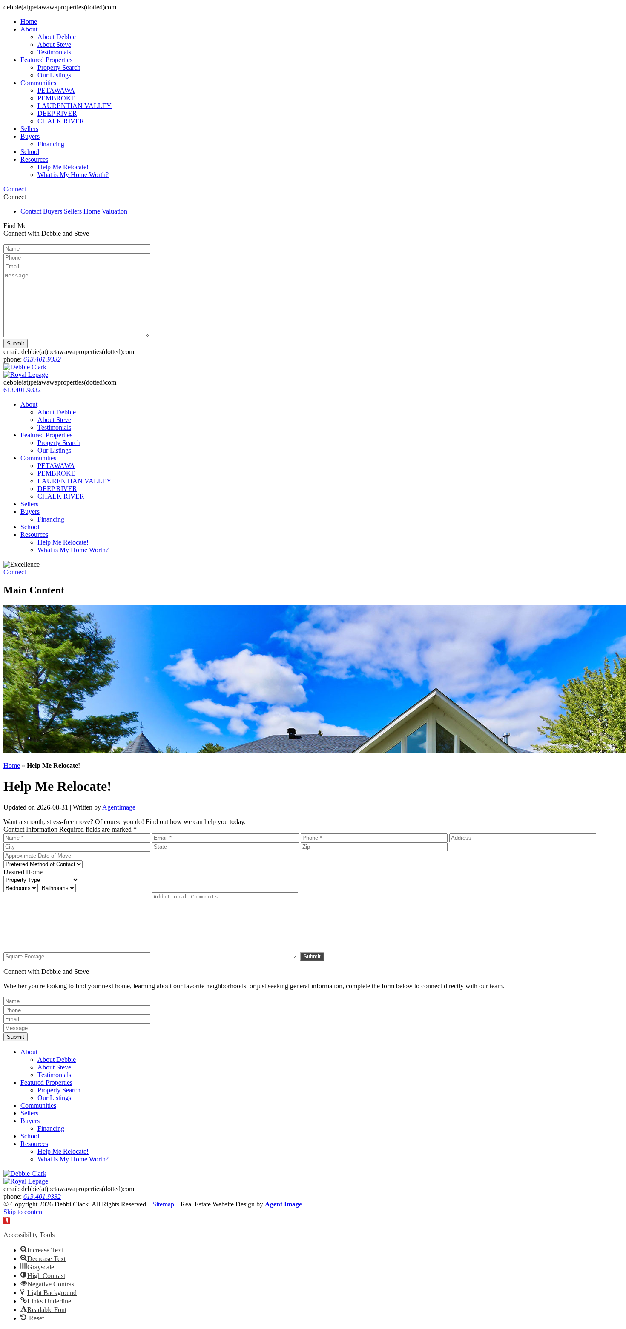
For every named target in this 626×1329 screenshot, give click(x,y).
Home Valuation (105, 211)
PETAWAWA (56, 90)
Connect (14, 189)
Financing (50, 144)
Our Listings (54, 75)
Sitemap (163, 1204)
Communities (38, 82)
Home (28, 21)
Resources (34, 159)
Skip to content (23, 1211)
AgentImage (118, 807)
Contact (30, 211)
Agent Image (283, 1204)
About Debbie (56, 36)
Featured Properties (46, 59)
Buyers (30, 136)
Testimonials (54, 52)
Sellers (29, 128)
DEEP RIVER (57, 113)
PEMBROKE (56, 98)
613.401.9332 (42, 359)
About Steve (54, 44)
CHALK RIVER (60, 121)
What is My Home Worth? (73, 174)
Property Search (58, 67)
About (28, 29)
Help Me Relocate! (63, 167)
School (29, 151)
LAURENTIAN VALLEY (74, 105)
